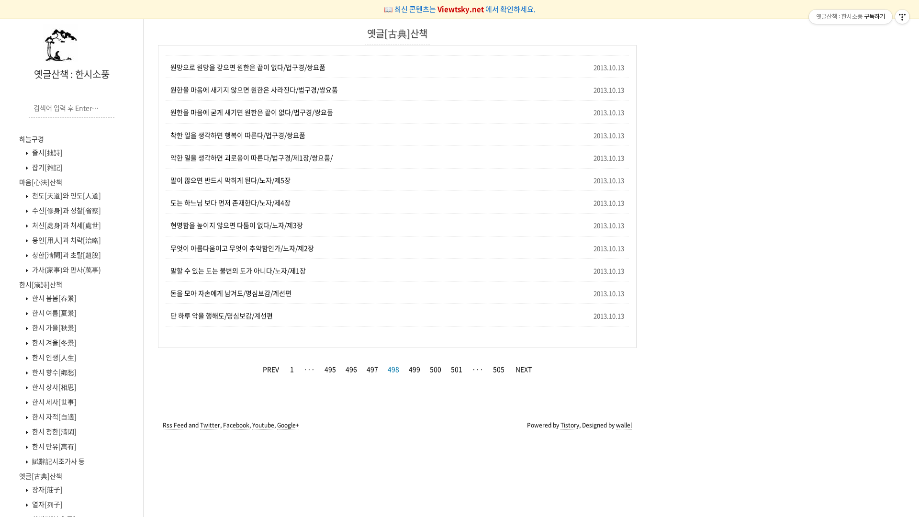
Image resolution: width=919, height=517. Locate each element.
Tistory (569, 425)
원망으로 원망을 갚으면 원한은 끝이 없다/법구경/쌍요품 (247, 67)
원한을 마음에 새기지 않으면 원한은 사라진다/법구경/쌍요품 (254, 89)
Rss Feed (175, 425)
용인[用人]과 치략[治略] (66, 240)
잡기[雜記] (47, 167)
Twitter (210, 425)
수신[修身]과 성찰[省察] (66, 210)
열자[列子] (47, 504)
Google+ (288, 425)
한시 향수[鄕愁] (54, 372)
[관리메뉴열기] (902, 17)
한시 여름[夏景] (54, 312)
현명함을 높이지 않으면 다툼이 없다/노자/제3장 (236, 225)
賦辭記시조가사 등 (58, 461)
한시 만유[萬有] (54, 446)
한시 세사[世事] (54, 401)
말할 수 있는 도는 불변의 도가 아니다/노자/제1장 (238, 270)
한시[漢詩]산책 (40, 284)
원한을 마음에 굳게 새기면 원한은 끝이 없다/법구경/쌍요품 (251, 112)
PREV (271, 369)
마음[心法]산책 (40, 182)
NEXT (524, 369)
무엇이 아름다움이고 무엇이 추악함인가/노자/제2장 (242, 248)
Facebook (236, 425)
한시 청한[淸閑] (54, 431)
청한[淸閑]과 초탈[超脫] (66, 254)
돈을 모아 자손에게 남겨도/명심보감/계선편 (230, 293)
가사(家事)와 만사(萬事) (66, 269)
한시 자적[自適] (54, 416)
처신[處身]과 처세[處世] (66, 225)
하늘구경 (31, 139)
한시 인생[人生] (54, 357)
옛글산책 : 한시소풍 (72, 74)
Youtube (263, 425)
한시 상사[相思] (54, 387)
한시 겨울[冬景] (54, 342)
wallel (624, 425)
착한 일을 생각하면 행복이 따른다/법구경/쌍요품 (237, 135)
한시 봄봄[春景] (54, 298)
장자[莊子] (47, 489)
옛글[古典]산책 (40, 476)
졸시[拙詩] (47, 152)
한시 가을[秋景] (54, 327)
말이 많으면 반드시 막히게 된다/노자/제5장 (230, 180)
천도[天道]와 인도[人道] (66, 195)
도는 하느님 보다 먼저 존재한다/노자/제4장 (230, 202)
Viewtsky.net (461, 9)
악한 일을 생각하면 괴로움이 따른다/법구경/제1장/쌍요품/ (251, 157)
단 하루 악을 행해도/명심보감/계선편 (221, 315)
